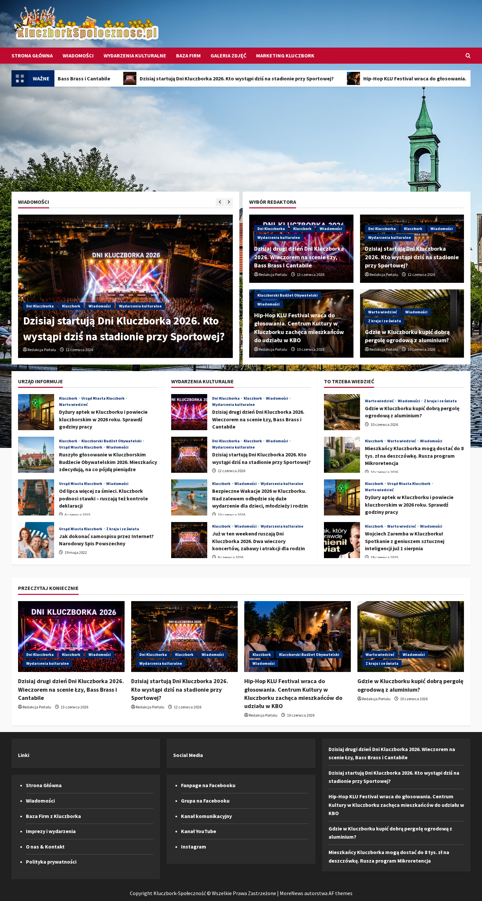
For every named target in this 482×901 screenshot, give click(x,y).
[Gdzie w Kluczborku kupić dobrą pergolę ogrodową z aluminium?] (410, 636)
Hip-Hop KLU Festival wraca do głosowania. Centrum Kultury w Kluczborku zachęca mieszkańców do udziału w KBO (396, 804)
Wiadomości (78, 55)
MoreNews (291, 893)
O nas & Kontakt (45, 846)
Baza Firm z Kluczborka (53, 816)
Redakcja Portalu (42, 349)
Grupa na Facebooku (205, 800)
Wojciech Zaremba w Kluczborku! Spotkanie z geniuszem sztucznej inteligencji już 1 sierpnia (342, 540)
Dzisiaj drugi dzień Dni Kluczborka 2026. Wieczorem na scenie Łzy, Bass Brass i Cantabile (299, 257)
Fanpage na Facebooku (208, 785)
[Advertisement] (241, 136)
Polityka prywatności (51, 861)
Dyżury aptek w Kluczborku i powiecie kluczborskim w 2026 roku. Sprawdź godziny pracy (36, 412)
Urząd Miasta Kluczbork (103, 398)
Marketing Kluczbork (285, 55)
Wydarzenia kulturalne (135, 55)
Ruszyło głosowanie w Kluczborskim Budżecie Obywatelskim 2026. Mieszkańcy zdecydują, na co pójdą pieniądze (36, 455)
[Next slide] (229, 202)
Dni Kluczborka (40, 306)
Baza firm (188, 55)
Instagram (193, 846)
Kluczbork (71, 306)
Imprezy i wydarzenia (51, 831)
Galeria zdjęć (228, 55)
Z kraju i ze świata (384, 320)
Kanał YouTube (198, 831)
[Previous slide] (220, 202)
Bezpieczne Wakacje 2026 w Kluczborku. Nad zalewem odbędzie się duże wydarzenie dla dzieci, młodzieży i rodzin (189, 497)
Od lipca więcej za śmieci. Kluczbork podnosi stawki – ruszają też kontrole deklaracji (36, 497)
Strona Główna (32, 55)
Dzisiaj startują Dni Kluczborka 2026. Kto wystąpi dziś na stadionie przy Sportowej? (180, 78)
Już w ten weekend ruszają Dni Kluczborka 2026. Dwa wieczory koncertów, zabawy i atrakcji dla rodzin (189, 540)
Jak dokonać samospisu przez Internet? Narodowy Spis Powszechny (36, 540)
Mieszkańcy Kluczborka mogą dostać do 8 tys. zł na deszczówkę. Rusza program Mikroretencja (342, 455)
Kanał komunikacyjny (206, 816)
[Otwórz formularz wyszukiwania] (468, 55)
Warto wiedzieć (382, 311)
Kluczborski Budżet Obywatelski (287, 295)
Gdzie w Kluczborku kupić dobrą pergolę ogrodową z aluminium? (342, 412)
